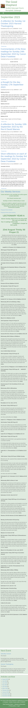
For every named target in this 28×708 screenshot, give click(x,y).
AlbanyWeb (22, 704)
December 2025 (6, 694)
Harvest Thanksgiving (7, 664)
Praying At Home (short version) (8, 212)
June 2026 (4, 683)
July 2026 (4, 681)
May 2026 (4, 684)
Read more (3, 46)
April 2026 (4, 686)
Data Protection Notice (8, 704)
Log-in (18, 705)
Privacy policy (12, 705)
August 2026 (5, 679)
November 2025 (6, 695)
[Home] (3, 6)
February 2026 (5, 690)
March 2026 (5, 688)
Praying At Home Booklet (6, 209)
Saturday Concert (6, 653)
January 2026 (5, 692)
